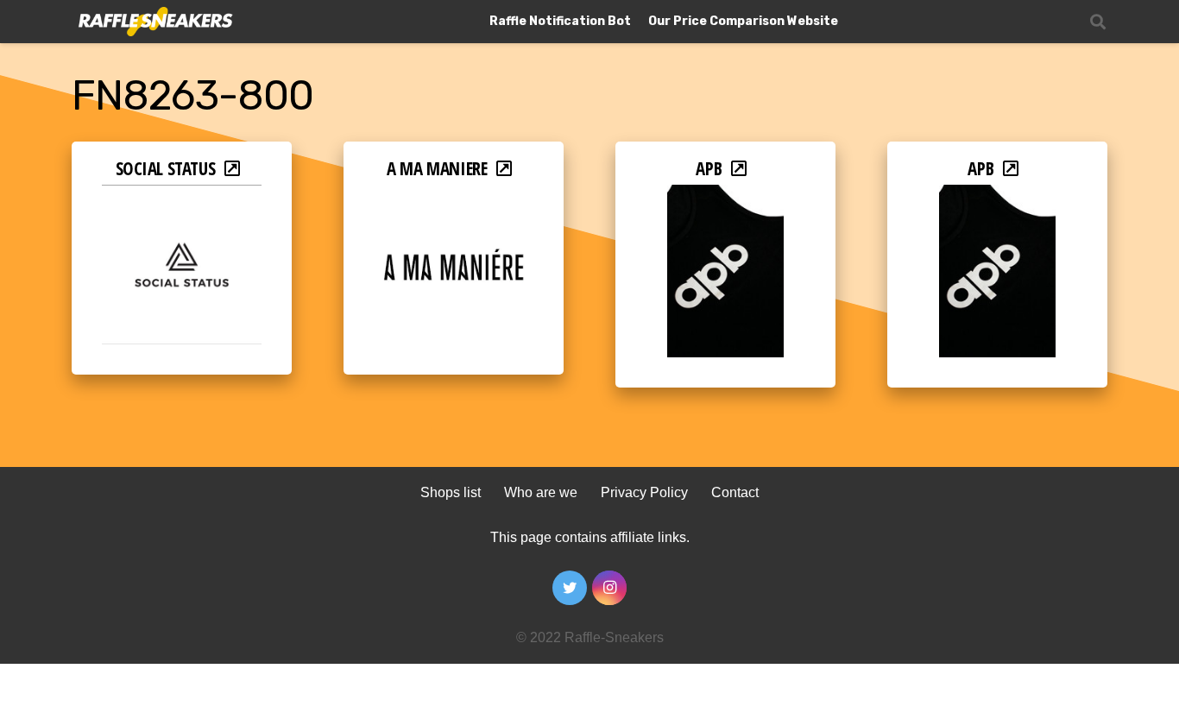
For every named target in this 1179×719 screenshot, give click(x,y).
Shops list (450, 492)
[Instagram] (609, 588)
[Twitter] (569, 588)
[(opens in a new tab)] (182, 196)
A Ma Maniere (437, 168)
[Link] (154, 22)
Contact (735, 492)
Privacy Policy (644, 492)
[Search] (1098, 22)
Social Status (166, 168)
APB (709, 168)
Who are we (540, 492)
